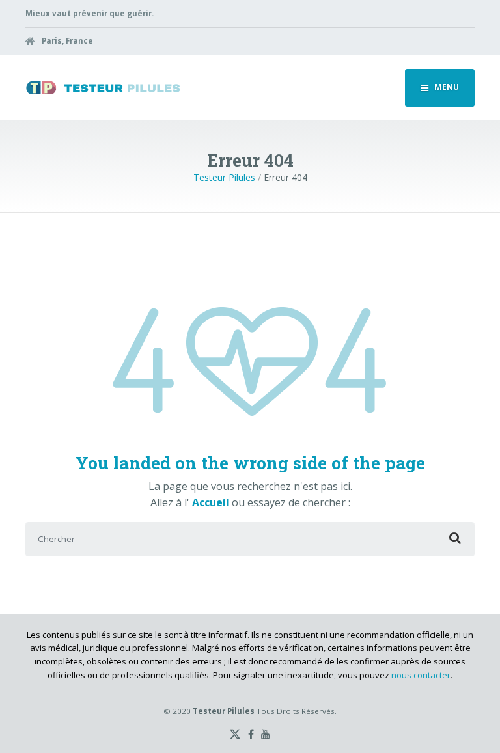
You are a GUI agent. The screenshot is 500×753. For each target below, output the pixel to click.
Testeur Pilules (224, 177)
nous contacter (421, 675)
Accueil (212, 502)
